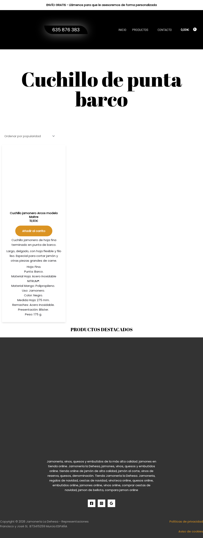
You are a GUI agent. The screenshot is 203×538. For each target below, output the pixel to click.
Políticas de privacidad (186, 521)
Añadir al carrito (33, 231)
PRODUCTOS (140, 30)
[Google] (111, 503)
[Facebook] (91, 503)
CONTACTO (165, 30)
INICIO (122, 30)
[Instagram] (101, 503)
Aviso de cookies (190, 531)
